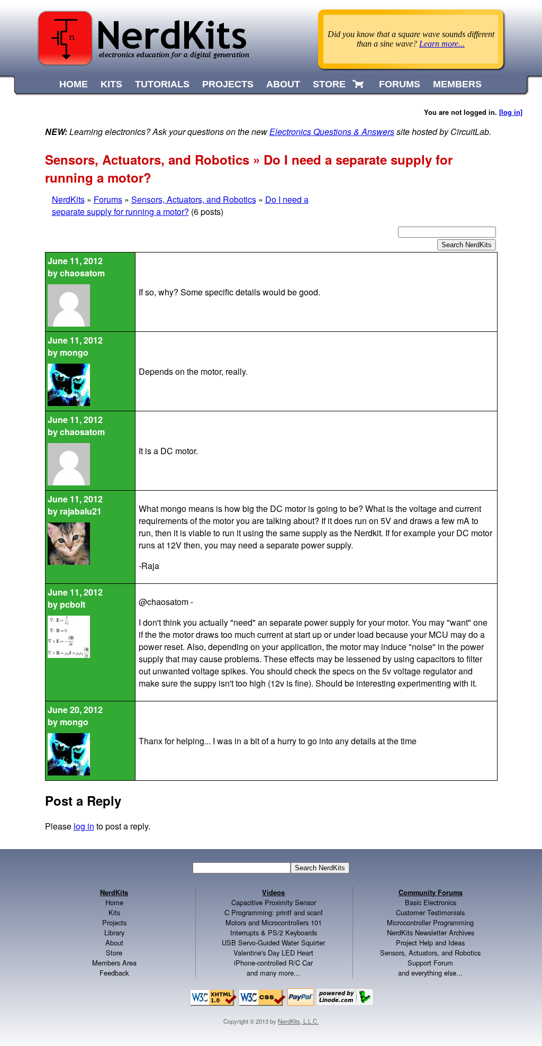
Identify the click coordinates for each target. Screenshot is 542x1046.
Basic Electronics (430, 902)
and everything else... (430, 973)
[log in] (510, 112)
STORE (329, 84)
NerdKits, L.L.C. (298, 1021)
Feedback (114, 973)
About (114, 942)
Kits (114, 912)
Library (114, 932)
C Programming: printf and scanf (273, 912)
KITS (111, 84)
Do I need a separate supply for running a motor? (180, 205)
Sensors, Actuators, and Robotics (193, 199)
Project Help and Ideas (430, 942)
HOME (73, 84)
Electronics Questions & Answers (331, 131)
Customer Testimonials (430, 912)
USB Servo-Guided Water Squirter (273, 942)
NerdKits (68, 199)
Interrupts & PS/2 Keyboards (273, 932)
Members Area (114, 963)
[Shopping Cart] (359, 84)
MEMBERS (457, 84)
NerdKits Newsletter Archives (430, 932)
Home (114, 902)
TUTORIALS (162, 84)
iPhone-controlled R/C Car (273, 963)
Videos (273, 892)
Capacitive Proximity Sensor (273, 902)
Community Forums (431, 892)
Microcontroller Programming (430, 922)
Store (114, 953)
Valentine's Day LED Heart (273, 953)
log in (84, 826)
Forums (108, 199)
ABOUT (283, 84)
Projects (114, 922)
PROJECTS (228, 84)
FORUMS (399, 84)
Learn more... (442, 43)
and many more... (273, 973)
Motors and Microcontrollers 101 (273, 922)
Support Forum (430, 963)
